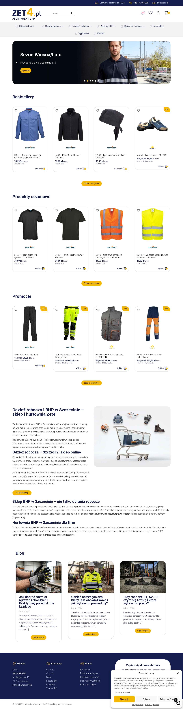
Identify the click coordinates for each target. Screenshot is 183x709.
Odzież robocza (26, 26)
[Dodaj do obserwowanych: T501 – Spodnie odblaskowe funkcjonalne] (57, 310)
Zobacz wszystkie (91, 183)
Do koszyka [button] (118, 169)
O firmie (50, 673)
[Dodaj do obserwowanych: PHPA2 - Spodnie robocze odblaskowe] (138, 310)
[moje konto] (158, 13)
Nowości (50, 684)
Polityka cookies (137, 705)
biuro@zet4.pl (26, 685)
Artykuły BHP (107, 26)
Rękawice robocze (133, 26)
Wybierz (38, 169)
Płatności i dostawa (89, 677)
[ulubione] (151, 13)
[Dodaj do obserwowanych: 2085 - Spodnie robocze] (16, 310)
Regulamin (85, 669)
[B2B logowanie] (143, 13)
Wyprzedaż (83, 33)
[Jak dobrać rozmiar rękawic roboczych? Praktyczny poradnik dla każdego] (38, 592)
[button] (177, 673)
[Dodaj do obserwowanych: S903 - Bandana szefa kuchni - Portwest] (98, 110)
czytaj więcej (38, 637)
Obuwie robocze (53, 26)
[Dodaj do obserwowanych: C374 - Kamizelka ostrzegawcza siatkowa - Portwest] (138, 210)
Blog (48, 677)
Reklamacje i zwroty (90, 673)
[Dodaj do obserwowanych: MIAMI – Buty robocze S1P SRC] (138, 110)
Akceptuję (124, 699)
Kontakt (100, 33)
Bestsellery (158, 26)
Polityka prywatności (152, 705)
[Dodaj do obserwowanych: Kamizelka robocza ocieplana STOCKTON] (98, 310)
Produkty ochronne (80, 26)
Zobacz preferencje (168, 699)
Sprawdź (26, 70)
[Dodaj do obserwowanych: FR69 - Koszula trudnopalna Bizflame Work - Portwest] (16, 110)
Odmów (146, 699)
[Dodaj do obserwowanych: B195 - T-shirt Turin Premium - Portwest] (57, 210)
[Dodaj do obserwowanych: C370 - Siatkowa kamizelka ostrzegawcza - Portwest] (98, 210)
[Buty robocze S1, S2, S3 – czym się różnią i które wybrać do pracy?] (143, 592)
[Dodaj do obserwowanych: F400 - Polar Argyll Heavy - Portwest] (57, 110)
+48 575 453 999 (141, 3)
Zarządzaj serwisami (122, 692)
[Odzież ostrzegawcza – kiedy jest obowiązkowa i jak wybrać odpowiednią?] (91, 592)
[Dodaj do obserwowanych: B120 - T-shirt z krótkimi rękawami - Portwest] (16, 210)
